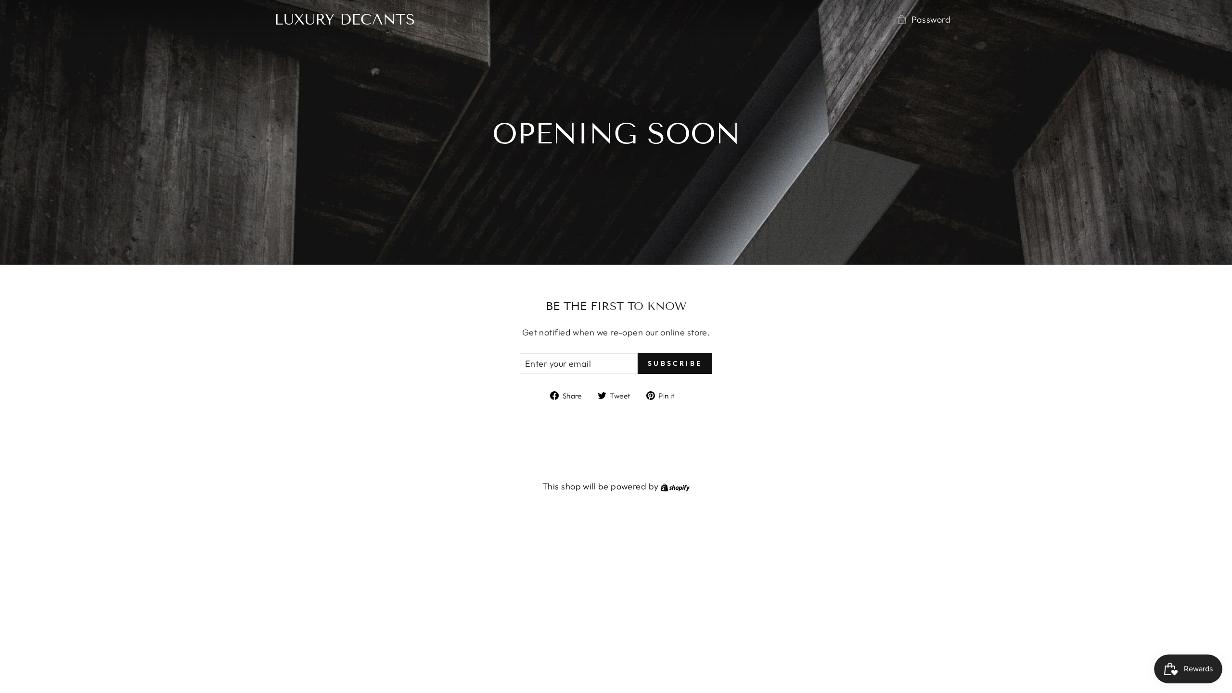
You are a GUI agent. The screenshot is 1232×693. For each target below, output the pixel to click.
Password (930, 19)
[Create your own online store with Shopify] (675, 486)
